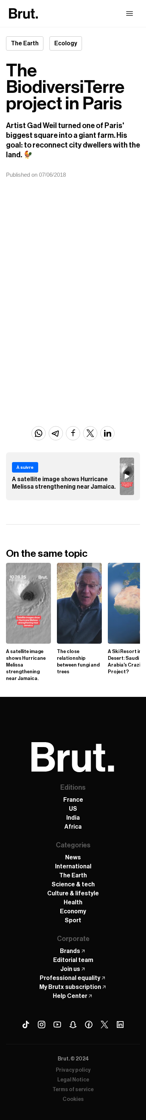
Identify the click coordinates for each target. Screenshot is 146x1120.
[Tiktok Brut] (25, 1024)
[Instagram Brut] (41, 1024)
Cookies (73, 1099)
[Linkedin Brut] (120, 1024)
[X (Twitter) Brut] (104, 1024)
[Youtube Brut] (57, 1024)
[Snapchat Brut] (73, 1024)
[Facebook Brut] (88, 1024)
